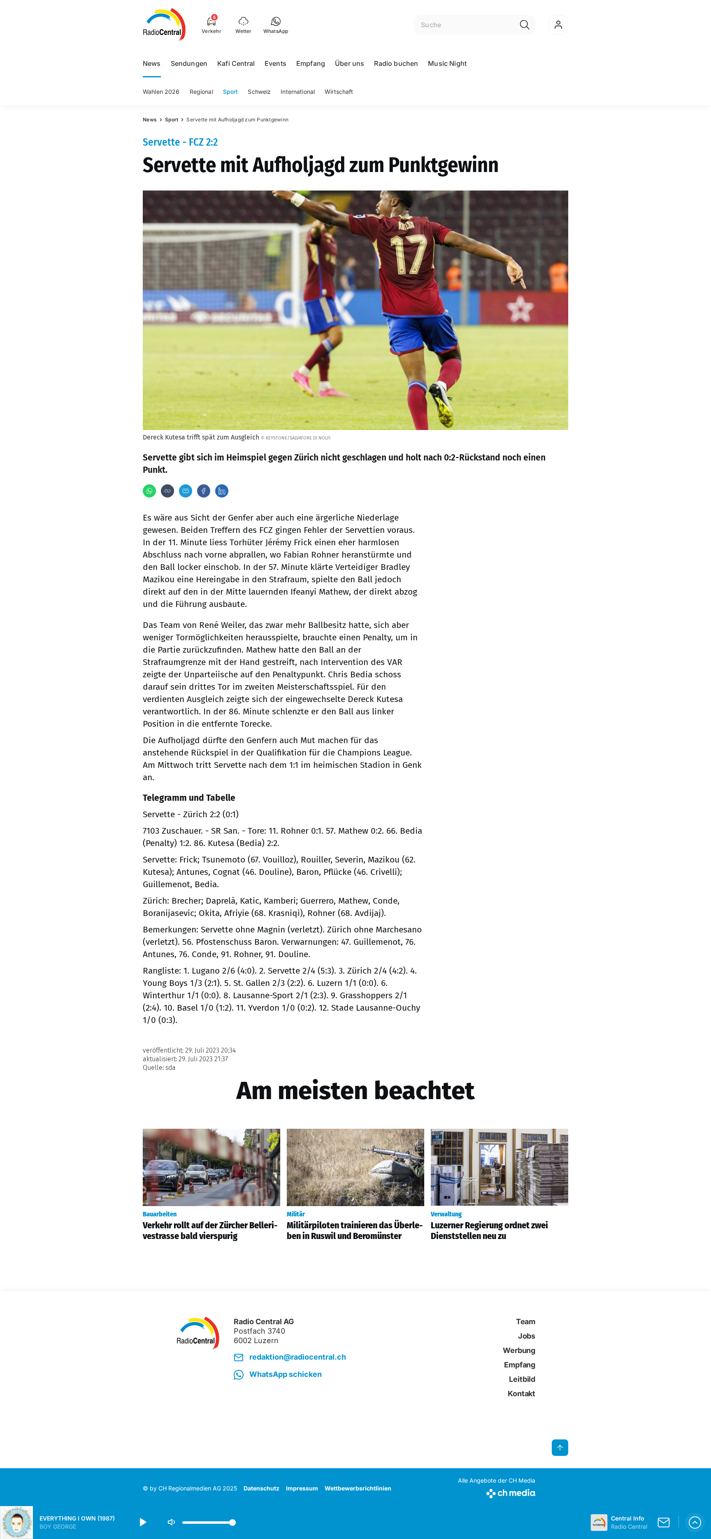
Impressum (302, 1488)
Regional (201, 91)
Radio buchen (396, 63)
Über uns (349, 63)
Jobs (526, 1336)
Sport (230, 91)
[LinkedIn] (221, 491)
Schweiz (259, 91)
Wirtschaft (339, 91)
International (298, 91)
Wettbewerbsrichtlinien (358, 1488)
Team (525, 1321)
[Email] (185, 491)
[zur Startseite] (164, 24)
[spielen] (142, 1522)
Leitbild (522, 1379)
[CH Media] (496, 1492)
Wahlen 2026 (161, 91)
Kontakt (521, 1393)
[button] (275, 24)
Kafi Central (236, 63)
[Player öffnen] (695, 1522)
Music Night (447, 63)
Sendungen (189, 63)
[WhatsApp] (149, 491)
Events (275, 63)
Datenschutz (261, 1488)
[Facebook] (203, 491)
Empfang (310, 63)
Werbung (519, 1350)
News (152, 63)
